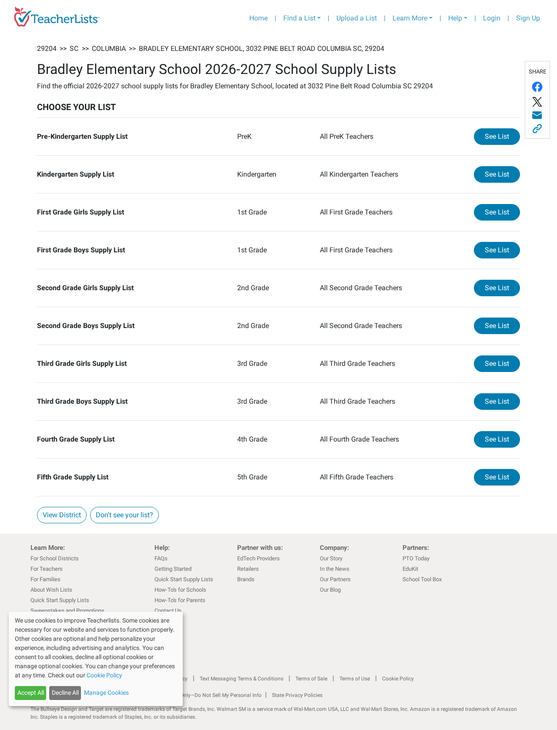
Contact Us (167, 610)
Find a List (299, 18)
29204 (47, 48)
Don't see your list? (124, 515)
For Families (45, 579)
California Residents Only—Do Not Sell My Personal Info (197, 695)
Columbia (109, 48)
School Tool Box (422, 579)
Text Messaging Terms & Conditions (241, 679)
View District (62, 515)
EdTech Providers (258, 558)
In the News (334, 569)
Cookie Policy (398, 679)
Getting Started (172, 569)
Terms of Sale (311, 679)
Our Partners (335, 579)
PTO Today (416, 558)
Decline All (65, 692)
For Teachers (46, 569)
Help (455, 18)
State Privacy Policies (297, 695)
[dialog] (96, 659)
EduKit (410, 569)
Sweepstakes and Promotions (67, 610)
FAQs (161, 558)
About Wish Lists (51, 589)
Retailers (248, 569)
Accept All (30, 692)
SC (74, 48)
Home (258, 18)
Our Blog (330, 589)
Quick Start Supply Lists (59, 600)
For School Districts (54, 558)
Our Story (331, 558)
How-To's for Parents (179, 600)
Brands (246, 579)
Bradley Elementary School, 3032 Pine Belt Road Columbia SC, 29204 (261, 48)
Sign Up (528, 18)
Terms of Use (354, 679)
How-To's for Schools (180, 589)
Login (491, 18)
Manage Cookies (106, 692)
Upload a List (356, 18)
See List (502, 136)
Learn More (410, 18)
